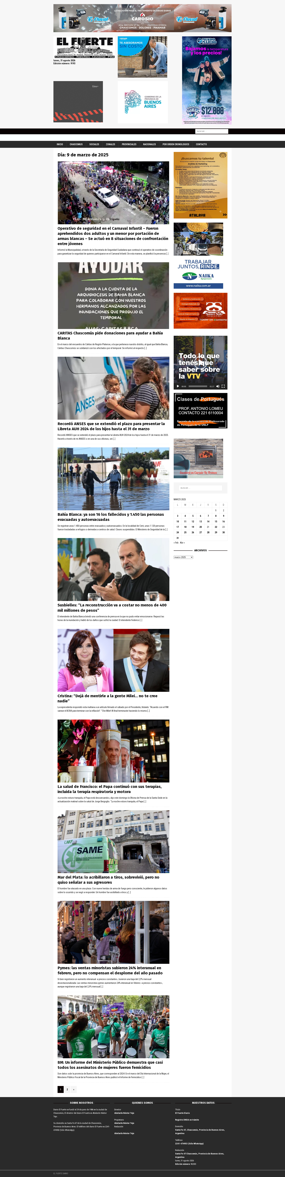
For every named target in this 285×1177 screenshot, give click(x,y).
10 (177, 521)
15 (216, 521)
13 (200, 521)
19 (193, 527)
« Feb (176, 542)
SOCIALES (94, 144)
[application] (200, 363)
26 (193, 532)
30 (223, 532)
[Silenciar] (218, 386)
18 (185, 527)
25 (185, 532)
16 (223, 521)
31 (177, 538)
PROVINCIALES (129, 144)
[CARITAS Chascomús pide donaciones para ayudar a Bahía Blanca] (113, 295)
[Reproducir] (178, 386)
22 (216, 527)
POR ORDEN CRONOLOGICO (176, 144)
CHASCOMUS (76, 144)
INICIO (60, 144)
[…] (167, 253)
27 (200, 532)
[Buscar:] (211, 131)
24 (177, 532)
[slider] (198, 386)
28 (208, 532)
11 (185, 521)
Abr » (182, 542)
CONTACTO (201, 144)
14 (208, 521)
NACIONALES (149, 144)
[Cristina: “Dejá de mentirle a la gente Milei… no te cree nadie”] (113, 660)
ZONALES (110, 144)
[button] (200, 362)
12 (193, 521)
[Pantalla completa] (223, 386)
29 (216, 532)
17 (177, 527)
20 (200, 527)
